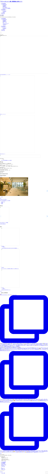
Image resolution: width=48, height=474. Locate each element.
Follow (1, 294)
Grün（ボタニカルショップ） (6, 7)
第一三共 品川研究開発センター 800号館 (6, 160)
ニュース (4, 10)
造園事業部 (4, 6)
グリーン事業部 (5, 19)
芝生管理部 (4, 5)
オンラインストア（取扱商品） (7, 8)
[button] (47, 191)
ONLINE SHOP (3, 469)
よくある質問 (4, 11)
